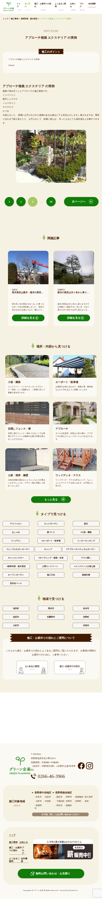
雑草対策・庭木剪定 (29, 19)
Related (11, 65)
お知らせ (23, 842)
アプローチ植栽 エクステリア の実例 (24, 59)
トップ (5, 19)
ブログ (23, 850)
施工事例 (14, 19)
